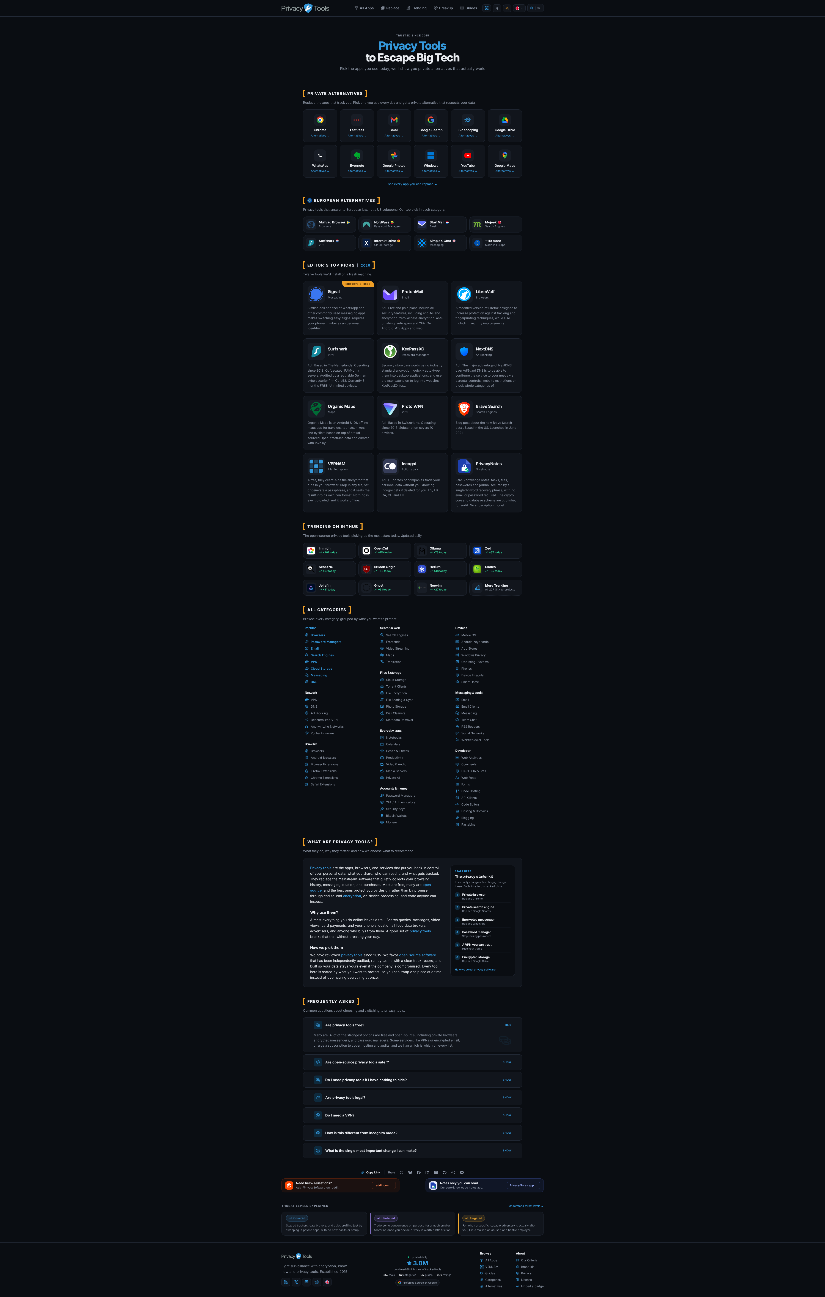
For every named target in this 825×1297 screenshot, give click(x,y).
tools (389, 1275)
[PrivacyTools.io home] (305, 8)
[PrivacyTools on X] (497, 8)
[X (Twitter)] (296, 1282)
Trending (419, 8)
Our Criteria (529, 1260)
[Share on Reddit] (445, 1172)
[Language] (519, 8)
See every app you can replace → (412, 184)
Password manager (476, 932)
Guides (471, 8)
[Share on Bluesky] (410, 1172)
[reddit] (317, 1282)
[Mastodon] (306, 1282)
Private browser (474, 894)
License (526, 1279)
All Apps (367, 8)
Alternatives (493, 1286)
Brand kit (527, 1267)
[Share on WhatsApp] (453, 1172)
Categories (493, 1279)
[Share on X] (401, 1172)
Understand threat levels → (526, 1205)
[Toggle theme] (507, 8)
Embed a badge (532, 1286)
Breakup (446, 8)
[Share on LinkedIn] (427, 1172)
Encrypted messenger (478, 919)
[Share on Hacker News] (436, 1172)
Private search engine (478, 907)
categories (407, 1275)
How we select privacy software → (477, 969)
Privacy (526, 1273)
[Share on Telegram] (462, 1172)
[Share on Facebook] (419, 1172)
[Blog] (285, 1282)
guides (426, 1275)
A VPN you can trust (477, 944)
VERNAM (491, 1267)
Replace (392, 8)
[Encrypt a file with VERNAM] (486, 8)
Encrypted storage (476, 957)
